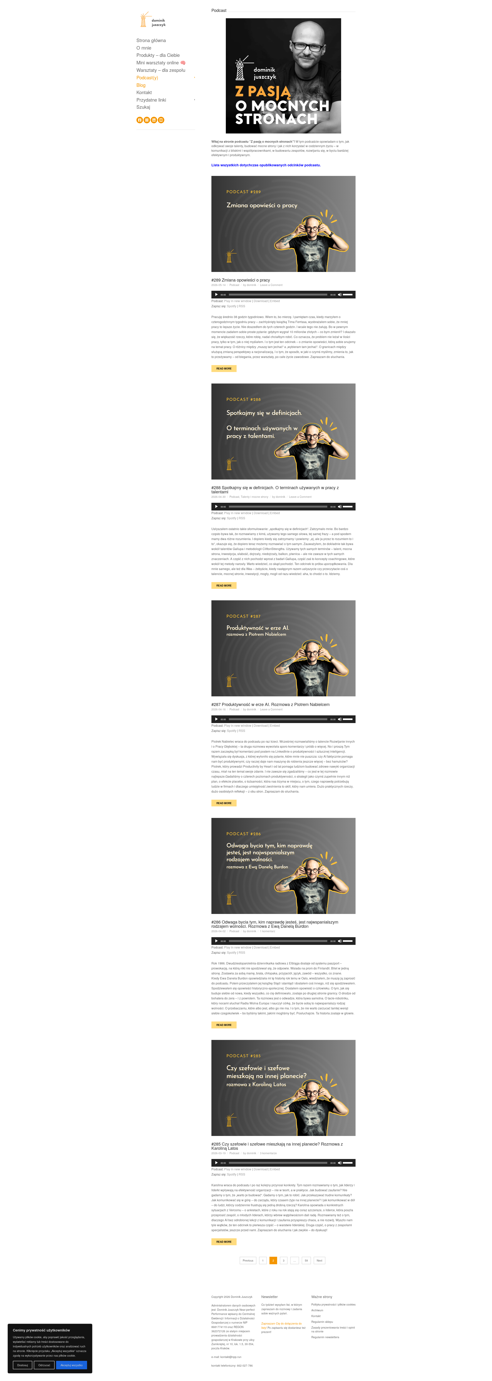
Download (261, 301)
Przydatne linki (151, 99)
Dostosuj (22, 1365)
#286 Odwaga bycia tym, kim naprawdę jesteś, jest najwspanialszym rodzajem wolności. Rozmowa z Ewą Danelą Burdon (274, 924)
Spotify (231, 306)
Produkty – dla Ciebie (158, 54)
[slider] (348, 294)
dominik (251, 285)
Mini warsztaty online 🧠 (161, 62)
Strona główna (151, 40)
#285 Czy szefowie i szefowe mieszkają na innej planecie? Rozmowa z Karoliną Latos (277, 1146)
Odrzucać (44, 1365)
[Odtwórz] (216, 295)
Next (319, 1260)
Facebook (139, 120)
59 (306, 1260)
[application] (283, 294)
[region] (50, 1348)
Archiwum (317, 1310)
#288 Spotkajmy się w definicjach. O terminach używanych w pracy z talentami (275, 489)
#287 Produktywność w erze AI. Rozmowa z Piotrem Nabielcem (270, 704)
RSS (242, 306)
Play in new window (237, 301)
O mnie (143, 47)
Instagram (147, 120)
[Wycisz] (340, 295)
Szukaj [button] (143, 107)
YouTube (161, 120)
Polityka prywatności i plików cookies (333, 1304)
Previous (248, 1260)
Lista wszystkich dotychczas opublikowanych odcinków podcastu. (266, 164)
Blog (140, 84)
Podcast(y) (147, 77)
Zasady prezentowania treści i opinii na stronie (333, 1329)
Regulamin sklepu (322, 1322)
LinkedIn (154, 120)
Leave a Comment (271, 285)
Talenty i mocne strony (254, 497)
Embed (275, 301)
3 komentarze (268, 1153)
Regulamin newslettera (325, 1337)
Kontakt (144, 92)
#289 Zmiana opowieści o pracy (240, 280)
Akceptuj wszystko (72, 1365)
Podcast (234, 285)
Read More (224, 368)
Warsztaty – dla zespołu (160, 69)
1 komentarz (267, 931)
